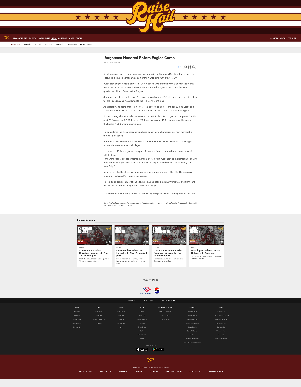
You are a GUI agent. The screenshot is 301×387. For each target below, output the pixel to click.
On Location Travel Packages (192, 342)
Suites (192, 335)
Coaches (142, 323)
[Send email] (189, 68)
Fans (121, 327)
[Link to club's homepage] (6, 38)
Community (76, 327)
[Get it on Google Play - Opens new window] (158, 351)
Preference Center (216, 371)
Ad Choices (154, 371)
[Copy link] (194, 67)
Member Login (192, 311)
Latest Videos (99, 311)
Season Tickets (192, 315)
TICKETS (192, 308)
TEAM (142, 308)
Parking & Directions (164, 311)
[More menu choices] (85, 38)
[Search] (271, 37)
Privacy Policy (105, 371)
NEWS (77, 308)
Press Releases (76, 323)
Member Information (192, 338)
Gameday (77, 315)
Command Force (221, 323)
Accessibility (123, 371)
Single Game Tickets (192, 323)
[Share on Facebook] (180, 68)
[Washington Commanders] (150, 360)
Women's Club (221, 331)
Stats (142, 331)
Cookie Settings (195, 371)
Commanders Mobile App (221, 315)
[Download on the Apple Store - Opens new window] (142, 350)
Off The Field (77, 319)
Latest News (76, 311)
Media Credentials (221, 338)
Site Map (139, 371)
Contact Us (221, 311)
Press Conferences (99, 319)
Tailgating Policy (165, 319)
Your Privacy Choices (173, 371)
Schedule (142, 315)
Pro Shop (221, 335)
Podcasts (99, 323)
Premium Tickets (192, 319)
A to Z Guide (165, 315)
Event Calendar (142, 319)
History (142, 338)
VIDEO (99, 308)
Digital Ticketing (192, 331)
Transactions (142, 335)
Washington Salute (221, 319)
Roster (142, 311)
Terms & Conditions (85, 371)
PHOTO (121, 308)
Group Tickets (192, 327)
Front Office (142, 327)
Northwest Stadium (165, 308)
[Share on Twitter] (185, 68)
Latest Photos (121, 311)
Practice (121, 319)
